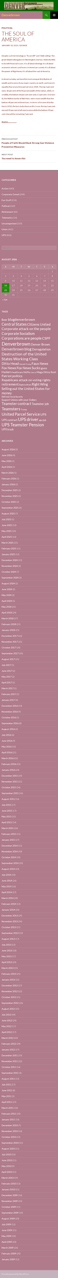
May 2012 (6, 1026)
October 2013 (9, 927)
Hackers (7, 372)
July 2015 (6, 804)
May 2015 (6, 816)
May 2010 (6, 1166)
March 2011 (8, 1107)
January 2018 (8, 630)
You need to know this (13, 156)
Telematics (7, 217)
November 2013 (10, 921)
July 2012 (6, 1014)
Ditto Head (10, 363)
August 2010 (8, 1148)
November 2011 (10, 1061)
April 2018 (7, 612)
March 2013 (8, 968)
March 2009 (8, 1247)
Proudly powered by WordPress (15, 1274)
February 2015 (9, 834)
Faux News (40, 363)
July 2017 (6, 665)
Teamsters (11, 408)
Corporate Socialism (18, 333)
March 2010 (8, 1177)
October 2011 (9, 1067)
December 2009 (10, 1195)
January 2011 (8, 1119)
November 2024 (10, 566)
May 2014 (6, 886)
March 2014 (8, 898)
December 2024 (10, 560)
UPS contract (10, 420)
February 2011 (9, 1113)
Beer (4, 319)
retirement (10, 384)
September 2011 (10, 1072)
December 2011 (10, 1055)
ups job (42, 420)
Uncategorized (9, 223)
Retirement (7, 211)
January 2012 (8, 1049)
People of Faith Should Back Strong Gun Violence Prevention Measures (28, 143)
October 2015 (9, 787)
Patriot (7, 376)
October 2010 (9, 1137)
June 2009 (7, 1230)
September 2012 (10, 1003)
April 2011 (7, 1102)
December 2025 (10, 490)
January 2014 (8, 909)
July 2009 (6, 1224)
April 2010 (7, 1172)
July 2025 (6, 519)
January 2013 (8, 979)
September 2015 (10, 793)
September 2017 (10, 653)
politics (17, 376)
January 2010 (8, 1189)
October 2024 (9, 571)
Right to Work (25, 385)
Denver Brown (40, 344)
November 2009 (10, 1201)
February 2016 (9, 764)
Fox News (9, 368)
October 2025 (9, 501)
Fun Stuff (6, 200)
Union (5, 229)
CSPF (46, 338)
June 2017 (7, 670)
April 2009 (7, 1241)
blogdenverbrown (21, 319)
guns (44, 368)
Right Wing (40, 384)
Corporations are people (22, 338)
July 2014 (6, 874)
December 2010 (10, 1125)
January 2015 (8, 839)
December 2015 (10, 775)
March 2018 (8, 618)
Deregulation (41, 349)
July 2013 (6, 944)
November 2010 (10, 1131)
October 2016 (9, 717)
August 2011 (8, 1078)
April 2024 (7, 601)
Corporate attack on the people (26, 329)
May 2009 (6, 1236)
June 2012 (7, 1020)
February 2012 (9, 1043)
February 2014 (9, 903)
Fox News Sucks (28, 368)
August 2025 (8, 513)
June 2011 (7, 1090)
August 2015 (8, 799)
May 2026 (6, 461)
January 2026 (8, 484)
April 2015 (7, 822)
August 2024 (8, 583)
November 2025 (10, 496)
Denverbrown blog (16, 349)
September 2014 (10, 863)
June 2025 (7, 525)
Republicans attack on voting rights (26, 380)
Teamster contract (16, 403)
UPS (4, 235)
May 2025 (6, 531)
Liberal (33, 372)
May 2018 (6, 606)
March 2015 (8, 828)
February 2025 (9, 548)
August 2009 (8, 1218)
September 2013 (10, 933)
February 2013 (9, 973)
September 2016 (10, 723)
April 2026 (7, 466)
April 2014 (7, 892)
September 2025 (10, 507)
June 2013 (7, 950)
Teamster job (40, 404)
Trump (24, 409)
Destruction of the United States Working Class (24, 356)
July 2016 (6, 735)
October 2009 (9, 1206)
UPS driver (28, 419)
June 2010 (7, 1160)
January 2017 (8, 700)
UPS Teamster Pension (23, 424)
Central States (14, 324)
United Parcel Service (21, 414)
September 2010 (10, 1142)
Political (7, 28)
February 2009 (9, 1253)
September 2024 (10, 577)
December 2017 (10, 635)
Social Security (16, 397)
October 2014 (9, 857)
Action (5, 188)
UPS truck (8, 429)
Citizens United (39, 324)
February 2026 (9, 478)
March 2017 (8, 688)
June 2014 (7, 880)
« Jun (4, 299)
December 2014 (10, 845)
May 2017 (6, 676)
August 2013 (8, 938)
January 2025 (8, 554)
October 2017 (9, 647)
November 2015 (10, 781)
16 (5, 285)
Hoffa (26, 372)
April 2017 (7, 682)
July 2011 (6, 1084)
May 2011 (6, 1096)
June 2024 (7, 589)
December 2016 (10, 705)
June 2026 (7, 455)
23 (5, 290)
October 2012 (9, 997)
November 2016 (10, 711)
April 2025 (7, 536)
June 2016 (7, 740)
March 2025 (8, 542)
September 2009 (10, 1212)
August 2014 (8, 869)
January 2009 (8, 1259)
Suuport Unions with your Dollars (19, 399)
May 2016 (6, 746)
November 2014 (10, 851)
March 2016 (8, 758)
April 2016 (7, 752)
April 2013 (7, 962)
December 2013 (10, 915)
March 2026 (8, 472)
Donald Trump (25, 364)
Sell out (6, 396)
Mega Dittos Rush (46, 372)
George (23, 45)
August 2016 (8, 729)
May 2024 (6, 595)
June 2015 (7, 810)
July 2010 (6, 1154)
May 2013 (6, 956)
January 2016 (8, 769)
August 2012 (8, 1008)
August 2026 (8, 449)
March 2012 (8, 1038)
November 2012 (10, 991)
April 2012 (7, 1032)
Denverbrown (11, 15)
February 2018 (9, 624)
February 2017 (9, 694)
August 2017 (8, 659)
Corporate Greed (10, 194)
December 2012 (10, 985)
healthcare (17, 372)
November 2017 (10, 641)
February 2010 (9, 1183)
